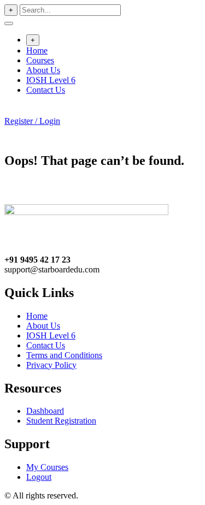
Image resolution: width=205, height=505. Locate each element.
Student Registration (61, 420)
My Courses (47, 467)
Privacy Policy (51, 365)
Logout (38, 477)
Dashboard (45, 410)
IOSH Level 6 (50, 80)
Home (37, 50)
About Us (43, 70)
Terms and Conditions (64, 355)
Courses (40, 60)
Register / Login (32, 121)
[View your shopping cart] (10, 111)
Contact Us (45, 89)
